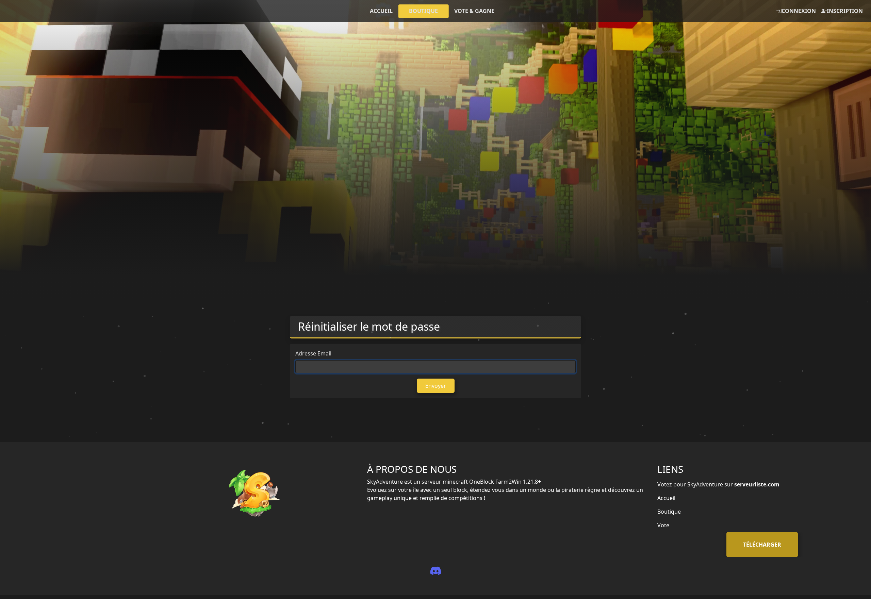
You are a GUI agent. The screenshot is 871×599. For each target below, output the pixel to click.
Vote (663, 525)
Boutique (669, 511)
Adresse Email (313, 353)
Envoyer (435, 385)
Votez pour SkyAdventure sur (718, 484)
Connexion (799, 11)
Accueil (666, 498)
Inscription (845, 11)
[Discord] (435, 570)
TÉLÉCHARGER (762, 544)
